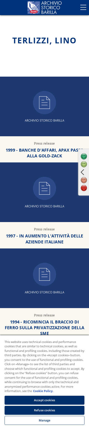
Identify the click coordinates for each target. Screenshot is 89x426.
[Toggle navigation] (83, 7)
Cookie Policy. (43, 391)
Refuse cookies (44, 410)
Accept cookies (44, 400)
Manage (44, 420)
